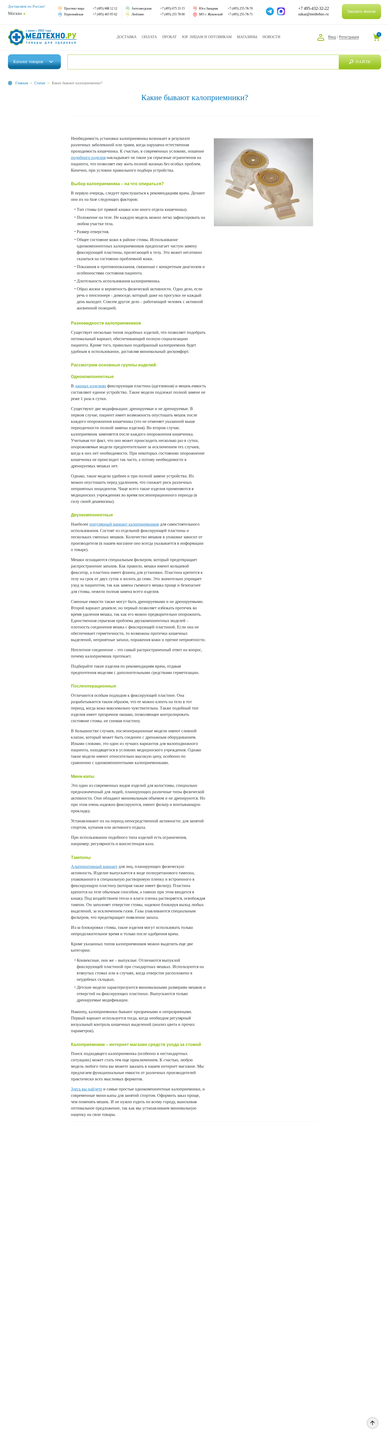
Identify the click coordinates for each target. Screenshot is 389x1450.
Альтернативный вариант (94, 866)
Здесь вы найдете (86, 1089)
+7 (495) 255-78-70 (240, 8)
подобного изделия (88, 157)
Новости (271, 37)
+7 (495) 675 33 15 (172, 8)
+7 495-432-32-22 (313, 8)
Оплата (149, 37)
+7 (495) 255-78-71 (240, 14)
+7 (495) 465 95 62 (105, 14)
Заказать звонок (361, 11)
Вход (332, 37)
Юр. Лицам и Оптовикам (207, 37)
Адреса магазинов (247, 37)
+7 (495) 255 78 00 (172, 14)
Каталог (28, 61)
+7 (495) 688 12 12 (105, 8)
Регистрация (349, 37)
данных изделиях (90, 386)
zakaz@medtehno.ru (313, 14)
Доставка (127, 37)
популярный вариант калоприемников (124, 524)
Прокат (169, 37)
